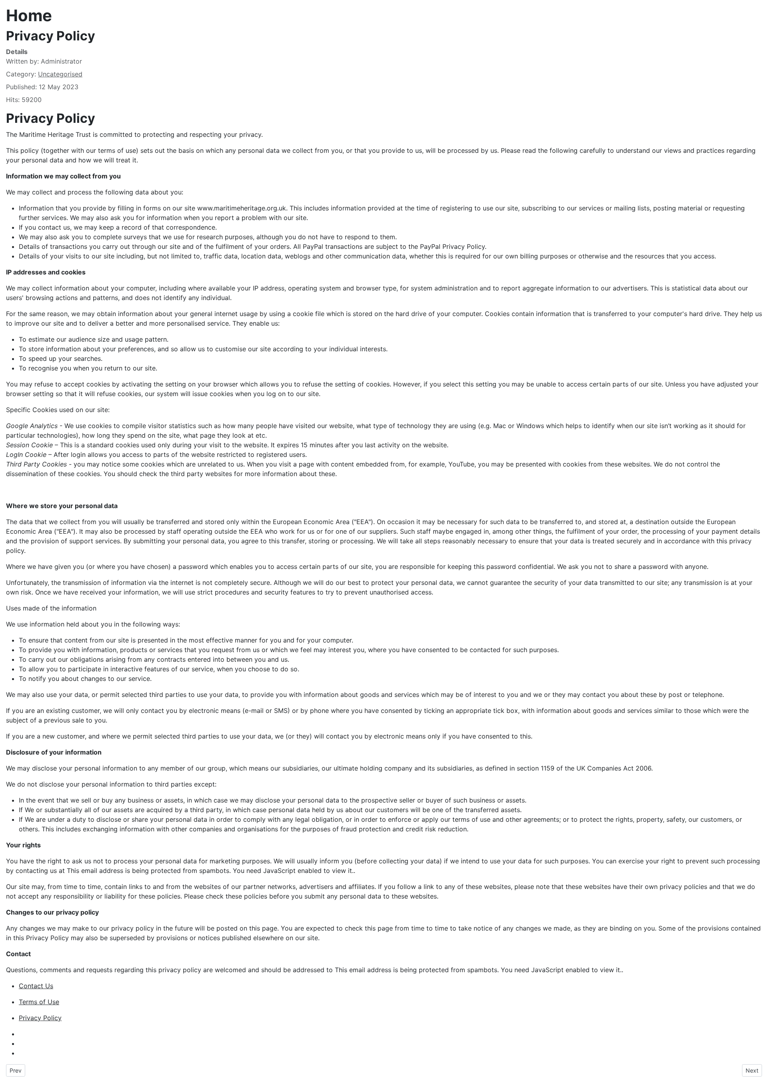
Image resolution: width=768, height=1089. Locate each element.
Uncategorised (60, 74)
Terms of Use (39, 1002)
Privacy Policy (40, 1018)
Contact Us (36, 986)
